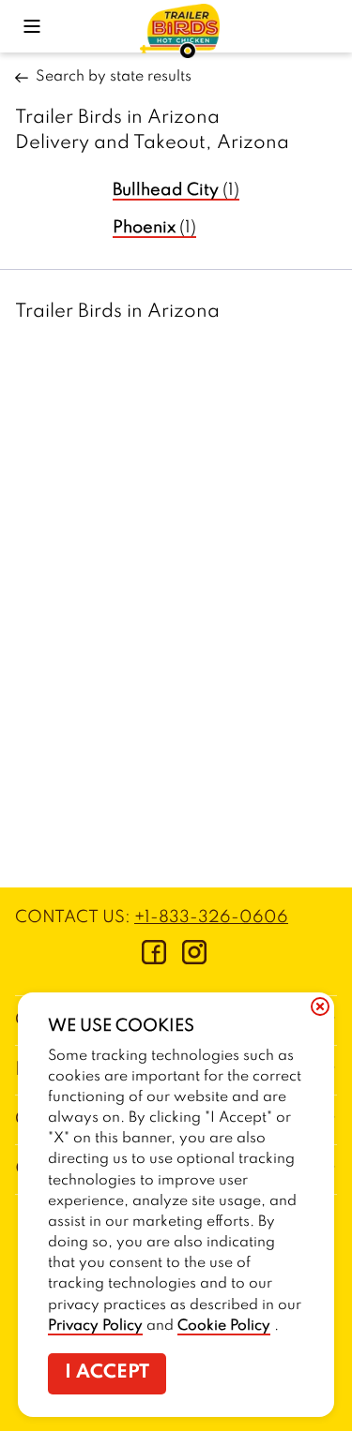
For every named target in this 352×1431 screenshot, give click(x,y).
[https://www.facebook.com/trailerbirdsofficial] (154, 959)
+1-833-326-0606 (211, 917)
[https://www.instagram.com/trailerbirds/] (194, 959)
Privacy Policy (95, 1326)
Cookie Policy (223, 1326)
